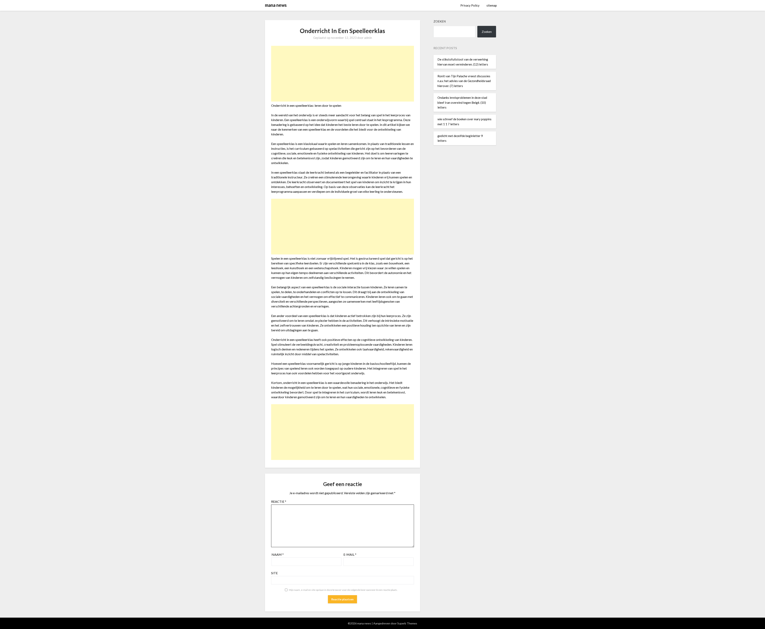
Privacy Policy (470, 5)
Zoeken (440, 21)
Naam (278, 554)
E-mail (349, 554)
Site (274, 573)
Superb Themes (407, 623)
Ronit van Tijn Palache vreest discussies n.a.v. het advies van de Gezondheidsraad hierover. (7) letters (464, 81)
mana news (276, 5)
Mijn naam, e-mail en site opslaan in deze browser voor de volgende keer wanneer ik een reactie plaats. (343, 589)
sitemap (491, 5)
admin (368, 37)
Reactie (278, 501)
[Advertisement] (342, 74)
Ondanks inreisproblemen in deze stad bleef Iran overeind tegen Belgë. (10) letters (462, 102)
